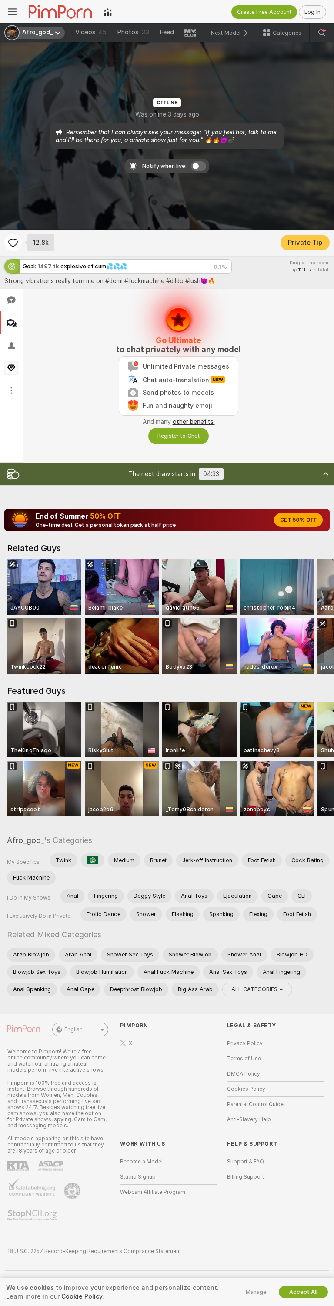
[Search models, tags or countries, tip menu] (322, 32)
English (73, 1029)
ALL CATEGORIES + (257, 989)
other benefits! (194, 421)
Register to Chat (178, 436)
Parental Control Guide (255, 1104)
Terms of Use (244, 1059)
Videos (91, 32)
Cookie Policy (81, 1296)
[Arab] (92, 860)
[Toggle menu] (12, 11)
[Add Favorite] (13, 242)
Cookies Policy (246, 1089)
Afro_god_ (25, 840)
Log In (312, 12)
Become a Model (141, 1162)
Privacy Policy (245, 1043)
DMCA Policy (243, 1074)
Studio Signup (138, 1177)
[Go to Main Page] (60, 11)
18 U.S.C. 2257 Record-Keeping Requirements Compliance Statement (94, 1251)
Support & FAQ (245, 1162)
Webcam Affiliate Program (152, 1192)
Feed (167, 32)
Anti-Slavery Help (249, 1119)
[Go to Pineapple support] (73, 1191)
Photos (133, 32)
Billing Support (245, 1177)
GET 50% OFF (298, 520)
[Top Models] (108, 11)
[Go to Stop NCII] (33, 1215)
